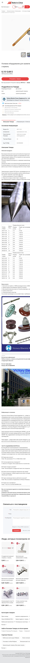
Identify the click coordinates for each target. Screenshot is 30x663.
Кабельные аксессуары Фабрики (11, 637)
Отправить (17, 530)
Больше (4, 648)
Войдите (4, 114)
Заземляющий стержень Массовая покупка (13, 645)
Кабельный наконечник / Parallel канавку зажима (9, 622)
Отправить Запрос (15, 79)
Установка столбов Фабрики (10, 641)
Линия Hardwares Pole (7, 619)
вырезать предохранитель (22, 616)
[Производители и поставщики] (15, 2)
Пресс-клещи (5, 616)
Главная (3, 11)
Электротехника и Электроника (14, 11)
